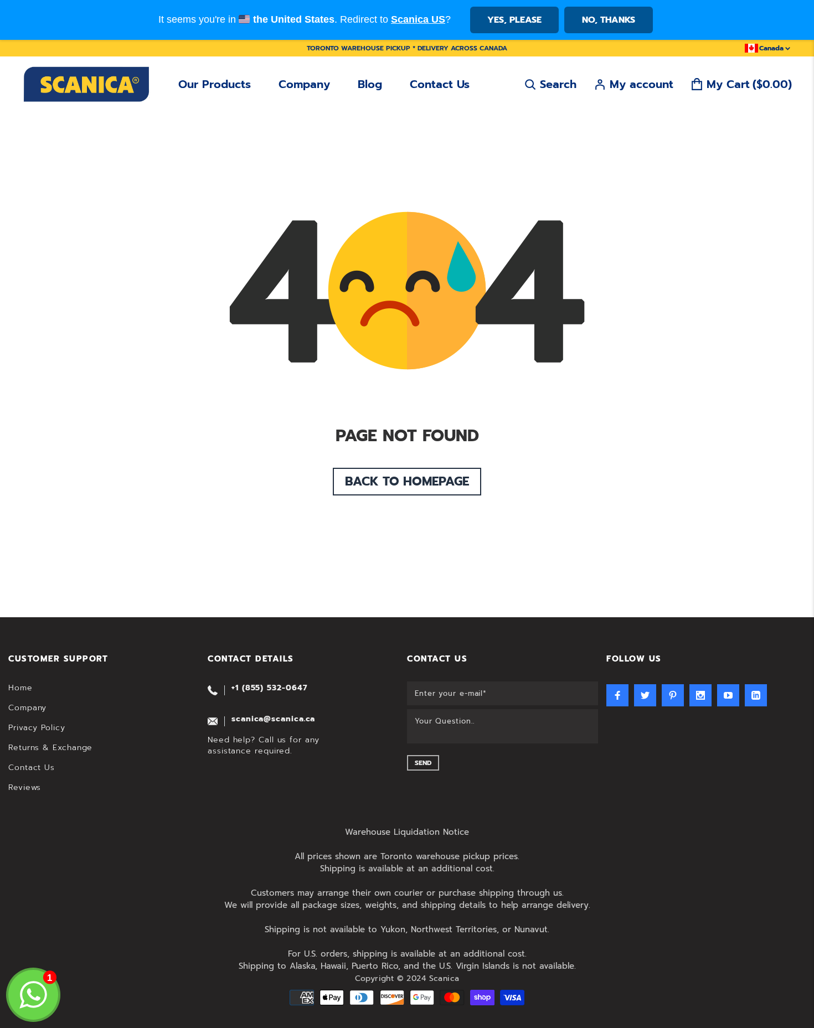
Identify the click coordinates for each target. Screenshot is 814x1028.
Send (423, 763)
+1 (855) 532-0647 (269, 688)
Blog (370, 84)
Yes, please (514, 20)
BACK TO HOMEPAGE (407, 481)
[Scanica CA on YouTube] (728, 695)
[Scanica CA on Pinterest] (673, 695)
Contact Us (440, 84)
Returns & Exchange (50, 747)
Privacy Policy (36, 727)
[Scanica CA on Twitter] (645, 695)
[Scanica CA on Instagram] (700, 695)
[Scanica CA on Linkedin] (756, 695)
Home (20, 688)
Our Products (214, 84)
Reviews (24, 787)
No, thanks (608, 20)
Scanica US (418, 19)
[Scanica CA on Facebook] (617, 695)
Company (304, 84)
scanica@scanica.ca (273, 719)
